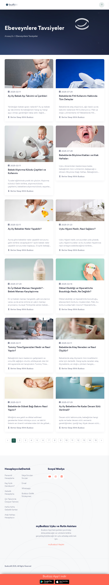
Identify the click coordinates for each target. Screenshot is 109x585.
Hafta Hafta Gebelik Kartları (11, 508)
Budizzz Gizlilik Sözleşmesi (28, 495)
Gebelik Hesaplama (9, 493)
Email (24, 483)
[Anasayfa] (12, 4)
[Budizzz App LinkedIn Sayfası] (61, 476)
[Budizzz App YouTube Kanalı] (49, 476)
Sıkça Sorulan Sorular (27, 477)
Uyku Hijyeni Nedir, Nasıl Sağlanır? (77, 229)
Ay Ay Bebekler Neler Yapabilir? (25, 229)
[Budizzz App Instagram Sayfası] (55, 476)
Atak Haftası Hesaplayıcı (10, 516)
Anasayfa (9, 36)
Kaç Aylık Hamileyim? (10, 485)
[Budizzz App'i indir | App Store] (62, 582)
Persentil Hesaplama (9, 477)
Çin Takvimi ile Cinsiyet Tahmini (11, 500)
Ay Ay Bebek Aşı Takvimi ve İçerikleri (27, 96)
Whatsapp (26, 488)
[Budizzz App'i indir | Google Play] (47, 582)
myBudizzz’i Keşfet (56, 545)
